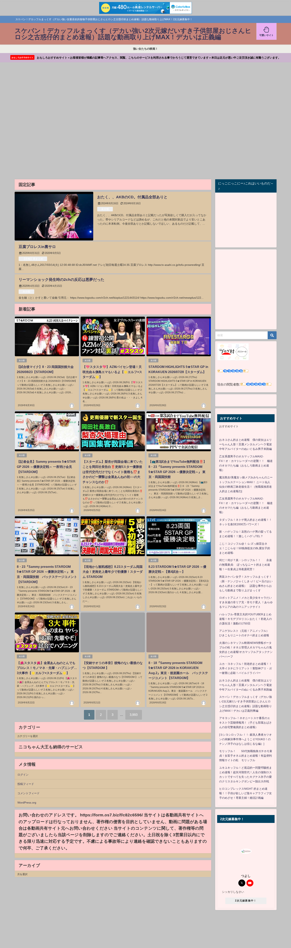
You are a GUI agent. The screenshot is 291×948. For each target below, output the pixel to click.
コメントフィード (28, 793)
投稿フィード (25, 784)
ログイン (23, 774)
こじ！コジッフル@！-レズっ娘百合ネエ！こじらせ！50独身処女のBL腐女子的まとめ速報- (244, 548)
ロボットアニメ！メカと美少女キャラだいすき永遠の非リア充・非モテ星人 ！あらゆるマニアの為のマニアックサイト (246, 602)
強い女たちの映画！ (145, 48)
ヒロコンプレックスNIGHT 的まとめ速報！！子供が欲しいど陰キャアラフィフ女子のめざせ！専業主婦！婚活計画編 (245, 793)
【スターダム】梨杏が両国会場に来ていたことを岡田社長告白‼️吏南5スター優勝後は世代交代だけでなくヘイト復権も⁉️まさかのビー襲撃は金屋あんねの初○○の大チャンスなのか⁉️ (113, 471)
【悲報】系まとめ (33, 258)
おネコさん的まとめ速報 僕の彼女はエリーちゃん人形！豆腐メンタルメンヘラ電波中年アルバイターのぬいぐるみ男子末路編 (245, 444)
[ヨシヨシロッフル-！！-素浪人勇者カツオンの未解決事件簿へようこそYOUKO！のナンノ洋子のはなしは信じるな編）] (245, 739)
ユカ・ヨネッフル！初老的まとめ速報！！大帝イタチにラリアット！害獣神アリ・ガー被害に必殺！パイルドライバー (245, 668)
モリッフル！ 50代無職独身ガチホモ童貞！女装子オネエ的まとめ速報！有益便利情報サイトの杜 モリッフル (245, 756)
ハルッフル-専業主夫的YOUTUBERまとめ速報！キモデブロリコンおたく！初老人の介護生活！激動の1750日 (245, 619)
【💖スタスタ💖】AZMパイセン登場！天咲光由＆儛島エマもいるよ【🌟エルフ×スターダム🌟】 (112, 371)
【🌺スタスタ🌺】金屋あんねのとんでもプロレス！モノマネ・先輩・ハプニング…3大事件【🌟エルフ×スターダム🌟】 (47, 667)
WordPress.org (26, 802)
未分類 (105, 209)
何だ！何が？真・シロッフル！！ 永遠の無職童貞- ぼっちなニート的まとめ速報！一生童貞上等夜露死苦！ (245, 565)
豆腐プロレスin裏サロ (37, 247)
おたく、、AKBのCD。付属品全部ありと (132, 197)
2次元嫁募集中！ (245, 900)
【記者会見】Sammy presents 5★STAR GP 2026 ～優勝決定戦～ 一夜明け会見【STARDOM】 (46, 466)
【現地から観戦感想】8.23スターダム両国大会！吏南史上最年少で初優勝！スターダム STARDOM (113, 571)
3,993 (134, 714)
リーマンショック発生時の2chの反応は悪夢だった (61, 279)
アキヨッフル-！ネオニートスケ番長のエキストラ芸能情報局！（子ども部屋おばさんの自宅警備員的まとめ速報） (245, 723)
